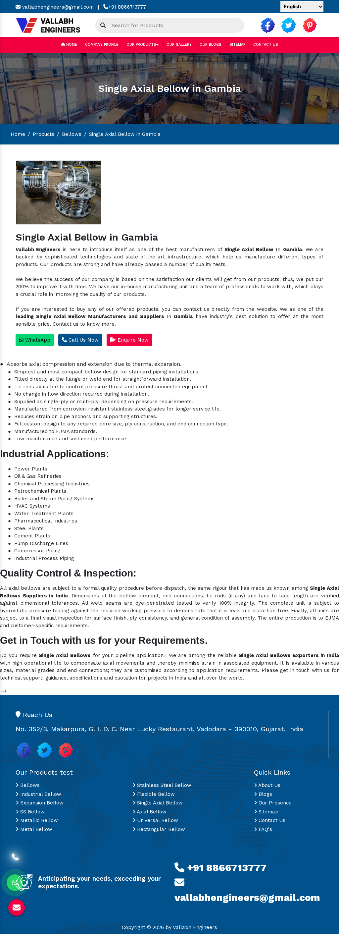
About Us (268, 785)
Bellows (71, 134)
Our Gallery (179, 44)
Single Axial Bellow (159, 803)
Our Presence (274, 803)
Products (43, 134)
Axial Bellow (151, 812)
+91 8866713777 (127, 7)
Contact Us (265, 44)
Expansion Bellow (41, 803)
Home (71, 44)
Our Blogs (210, 44)
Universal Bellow (156, 820)
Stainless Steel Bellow (163, 785)
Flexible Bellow (155, 794)
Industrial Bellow (40, 794)
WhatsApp (37, 340)
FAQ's (264, 829)
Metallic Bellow (38, 820)
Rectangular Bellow (160, 829)
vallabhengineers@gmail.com (57, 7)
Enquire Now (132, 340)
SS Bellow (32, 812)
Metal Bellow (35, 829)
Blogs (264, 794)
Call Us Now (83, 340)
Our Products (141, 44)
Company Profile (102, 44)
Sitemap (237, 44)
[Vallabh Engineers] (50, 25)
